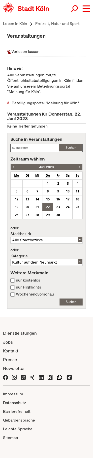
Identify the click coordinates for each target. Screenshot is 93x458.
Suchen (70, 148)
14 (37, 199)
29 (48, 215)
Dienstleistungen (20, 333)
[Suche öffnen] (75, 8)
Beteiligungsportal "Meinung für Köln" (45, 103)
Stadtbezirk (20, 231)
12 (16, 199)
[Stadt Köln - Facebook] (5, 377)
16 (58, 199)
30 (58, 215)
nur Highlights (28, 287)
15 (48, 199)
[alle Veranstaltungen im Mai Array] (14, 167)
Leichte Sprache (17, 429)
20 (27, 207)
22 (48, 207)
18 (77, 199)
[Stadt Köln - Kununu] (50, 377)
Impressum (13, 394)
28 (37, 215)
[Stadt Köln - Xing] (32, 377)
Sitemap (10, 437)
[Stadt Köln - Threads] (23, 377)
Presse (10, 359)
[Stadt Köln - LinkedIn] (41, 377)
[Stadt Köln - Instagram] (14, 377)
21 (37, 207)
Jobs (8, 342)
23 (58, 207)
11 (77, 191)
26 (16, 215)
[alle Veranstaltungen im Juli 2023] (79, 167)
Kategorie (19, 253)
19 (16, 207)
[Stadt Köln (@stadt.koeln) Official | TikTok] (69, 377)
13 (27, 199)
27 (27, 215)
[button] (86, 8)
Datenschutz (14, 402)
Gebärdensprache (19, 420)
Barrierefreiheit (17, 411)
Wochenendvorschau (35, 294)
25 (77, 207)
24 (67, 207)
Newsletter (14, 368)
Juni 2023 (46, 167)
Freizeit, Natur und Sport (57, 23)
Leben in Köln (15, 23)
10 (67, 191)
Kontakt (10, 351)
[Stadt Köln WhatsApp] (59, 377)
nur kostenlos (28, 280)
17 (67, 199)
